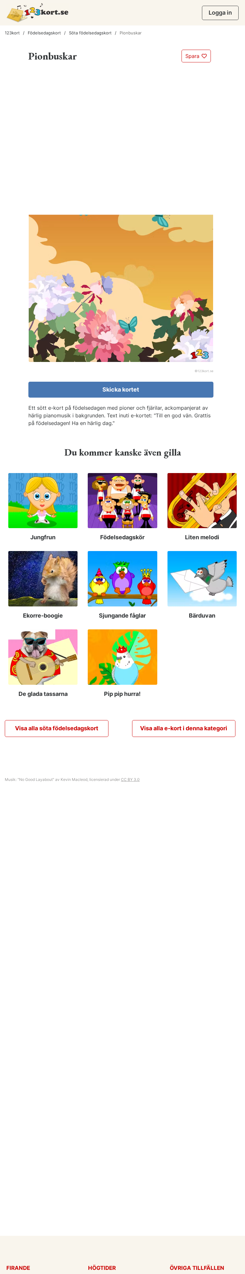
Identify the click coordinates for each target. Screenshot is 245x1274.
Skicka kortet (120, 389)
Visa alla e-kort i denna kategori (183, 728)
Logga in (220, 12)
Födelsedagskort (44, 32)
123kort (12, 32)
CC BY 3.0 (130, 779)
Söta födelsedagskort (90, 32)
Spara (193, 56)
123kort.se (205, 371)
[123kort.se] (37, 13)
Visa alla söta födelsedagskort (56, 728)
